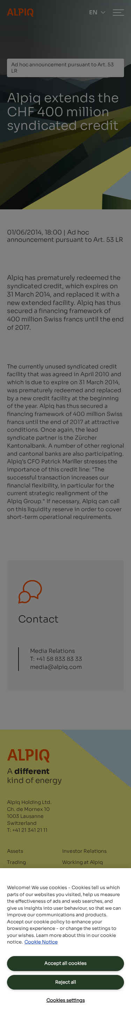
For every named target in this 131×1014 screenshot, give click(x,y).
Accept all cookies (65, 963)
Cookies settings (65, 1000)
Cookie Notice (41, 942)
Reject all (65, 982)
